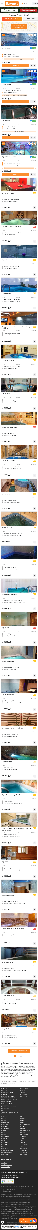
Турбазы (22, 1092)
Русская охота (9, 157)
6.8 (35, 494)
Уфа (21, 1146)
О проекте (4, 1088)
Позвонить (16, 65)
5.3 (35, 360)
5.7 (35, 460)
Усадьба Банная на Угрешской (12, 1029)
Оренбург (23, 1118)
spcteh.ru (4, 1163)
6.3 (35, 293)
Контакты (4, 1094)
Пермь (22, 1122)
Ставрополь (24, 1134)
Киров (3, 1140)
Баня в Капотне (7, 527)
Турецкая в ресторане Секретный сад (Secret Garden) (17, 829)
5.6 (35, 728)
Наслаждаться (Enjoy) (11, 226)
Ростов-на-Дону (25, 1124)
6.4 (35, 327)
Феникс (6, 48)
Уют (5, 628)
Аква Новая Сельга (10, 427)
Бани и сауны (24, 1088)
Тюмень (22, 1142)
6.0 (35, 394)
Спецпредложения (29, 10)
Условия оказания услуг (8, 1107)
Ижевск (3, 1130)
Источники (23, 1096)
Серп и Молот (8, 460)
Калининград (5, 1136)
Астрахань (4, 1116)
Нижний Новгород (6, 1152)
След (21, 1056)
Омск (21, 1116)
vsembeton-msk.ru (6, 1165)
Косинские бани (7, 962)
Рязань (22, 1126)
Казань (3, 1134)
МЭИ (5, 862)
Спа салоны (23, 1094)
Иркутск (3, 1132)
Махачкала (4, 1148)
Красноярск (4, 1144)
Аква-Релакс (8, 193)
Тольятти (23, 1136)
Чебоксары (23, 1150)
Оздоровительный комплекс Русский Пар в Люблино (16, 327)
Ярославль (23, 1154)
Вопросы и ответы (7, 1092)
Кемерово (4, 1138)
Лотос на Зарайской (11, 795)
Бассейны (23, 1090)
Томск (22, 1138)
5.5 (35, 761)
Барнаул (3, 1120)
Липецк (3, 1146)
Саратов (22, 1132)
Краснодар (4, 1142)
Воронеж (4, 1126)
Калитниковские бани (9, 594)
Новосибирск (5, 1154)
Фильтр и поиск (10, 10)
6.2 (35, 795)
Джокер (6, 293)
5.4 (35, 561)
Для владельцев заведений (9, 1112)
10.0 (35, 48)
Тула (21, 1140)
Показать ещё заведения (19, 1050)
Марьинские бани (8, 561)
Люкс (6, 120)
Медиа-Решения (16, 1177)
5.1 (35, 260)
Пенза (22, 1120)
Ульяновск (23, 1144)
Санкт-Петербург (25, 1130)
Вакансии (4, 1090)
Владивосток (5, 1122)
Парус (6, 394)
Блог (2, 1110)
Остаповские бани (8, 895)
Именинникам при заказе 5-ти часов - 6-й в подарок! (15, 95)
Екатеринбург (5, 1128)
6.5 (35, 193)
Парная (6, 84)
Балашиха (4, 1118)
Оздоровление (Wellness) (12, 728)
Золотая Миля (9, 260)
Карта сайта (5, 1109)
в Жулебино (8, 360)
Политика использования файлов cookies (9, 1100)
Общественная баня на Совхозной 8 (14, 928)
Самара (22, 1128)
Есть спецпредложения (19, 131)
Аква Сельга (8, 661)
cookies (17, 1226)
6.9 (35, 962)
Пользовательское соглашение (7, 1104)
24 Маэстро (8, 694)
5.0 (35, 226)
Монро (6, 494)
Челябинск (23, 1152)
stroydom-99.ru (5, 1167)
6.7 (35, 661)
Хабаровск (23, 1148)
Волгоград (4, 1124)
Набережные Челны (7, 1150)
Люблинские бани (8, 995)
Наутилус (7, 761)
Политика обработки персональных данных (8, 1097)
